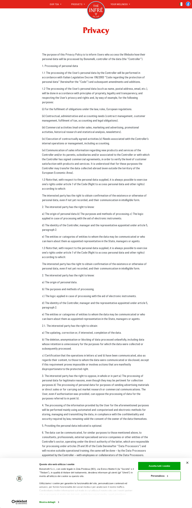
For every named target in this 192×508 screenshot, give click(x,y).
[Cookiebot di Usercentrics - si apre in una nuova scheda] (19, 502)
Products (77, 4)
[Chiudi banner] (187, 463)
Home (96, 4)
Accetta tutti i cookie (159, 466)
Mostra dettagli (47, 502)
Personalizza (157, 476)
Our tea (54, 4)
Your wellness (119, 4)
